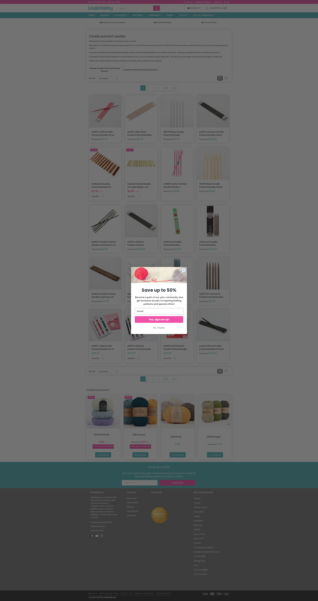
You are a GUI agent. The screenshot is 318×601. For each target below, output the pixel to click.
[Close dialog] (184, 270)
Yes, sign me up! (159, 319)
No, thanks (159, 327)
